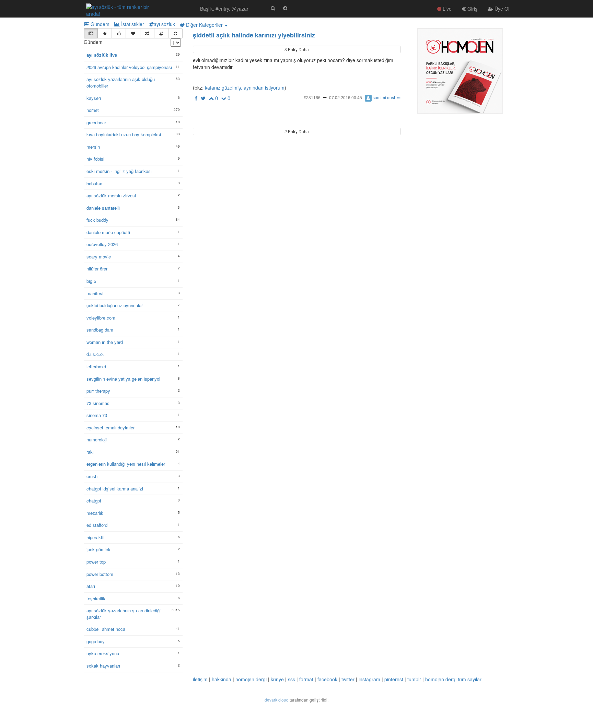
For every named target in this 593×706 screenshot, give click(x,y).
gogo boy (95, 641)
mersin (93, 147)
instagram (369, 679)
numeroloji (96, 440)
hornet (92, 110)
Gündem (99, 24)
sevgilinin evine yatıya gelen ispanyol (123, 379)
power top (96, 562)
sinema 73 (96, 415)
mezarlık (94, 513)
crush (91, 476)
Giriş (471, 8)
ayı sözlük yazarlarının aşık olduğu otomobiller (120, 82)
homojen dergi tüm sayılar (453, 679)
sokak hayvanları (103, 666)
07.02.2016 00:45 (345, 97)
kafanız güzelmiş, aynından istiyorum (244, 87)
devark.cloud (277, 700)
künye (277, 679)
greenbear (96, 122)
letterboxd (96, 366)
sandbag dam (99, 330)
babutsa (94, 184)
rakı (90, 452)
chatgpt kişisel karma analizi (114, 489)
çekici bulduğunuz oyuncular (114, 305)
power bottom (99, 574)
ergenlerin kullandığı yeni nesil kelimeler (125, 464)
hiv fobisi (95, 159)
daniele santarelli (103, 208)
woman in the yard (104, 342)
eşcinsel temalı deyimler (110, 428)
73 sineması (98, 403)
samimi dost (384, 97)
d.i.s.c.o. (95, 354)
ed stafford (96, 525)
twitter (347, 679)
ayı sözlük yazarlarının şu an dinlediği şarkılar (123, 613)
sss (291, 679)
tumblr (414, 679)
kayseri (93, 98)
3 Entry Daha (296, 49)
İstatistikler (132, 24)
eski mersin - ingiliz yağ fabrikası (119, 171)
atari (90, 586)
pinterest (393, 679)
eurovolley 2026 (102, 244)
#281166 (312, 97)
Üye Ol (501, 8)
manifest (95, 293)
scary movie (98, 257)
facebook (327, 679)
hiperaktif (95, 537)
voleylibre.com (100, 318)
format (306, 679)
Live (446, 8)
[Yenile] (175, 33)
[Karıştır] (147, 33)
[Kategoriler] (161, 33)
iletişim (200, 679)
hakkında (221, 679)
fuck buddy (97, 220)
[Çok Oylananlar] (119, 33)
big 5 (91, 281)
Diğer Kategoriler (204, 24)
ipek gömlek (98, 549)
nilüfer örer (96, 269)
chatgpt (93, 501)
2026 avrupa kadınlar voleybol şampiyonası (129, 67)
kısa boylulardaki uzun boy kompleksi (123, 134)
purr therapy (98, 391)
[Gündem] (91, 33)
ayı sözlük (164, 24)
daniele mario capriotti (108, 232)
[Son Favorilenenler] (133, 33)
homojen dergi (251, 679)
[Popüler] (105, 33)
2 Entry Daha (296, 131)
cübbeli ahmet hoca (105, 629)
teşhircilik (95, 598)
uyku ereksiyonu (102, 653)
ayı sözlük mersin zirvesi (111, 196)
